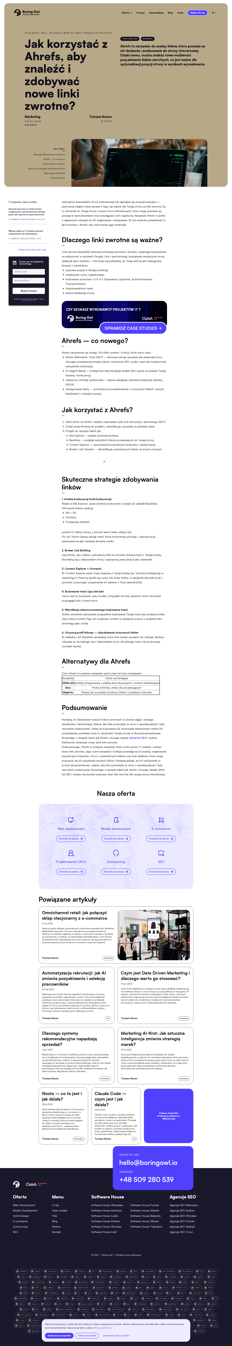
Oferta (125, 12)
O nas (180, 12)
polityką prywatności (102, 1327)
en (217, 12)
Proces (141, 12)
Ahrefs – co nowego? (54, 159)
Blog (170, 12)
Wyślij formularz (29, 291)
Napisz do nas (197, 12)
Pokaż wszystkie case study (32, 249)
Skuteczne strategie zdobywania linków (46, 168)
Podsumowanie (57, 177)
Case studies (156, 12)
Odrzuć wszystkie (87, 1335)
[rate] (26, 125)
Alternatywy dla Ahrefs (54, 173)
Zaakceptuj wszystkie (59, 1335)
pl (213, 12)
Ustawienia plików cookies (116, 1335)
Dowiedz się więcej (69, 838)
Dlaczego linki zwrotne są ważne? (49, 154)
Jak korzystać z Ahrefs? (54, 163)
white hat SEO (138, 737)
